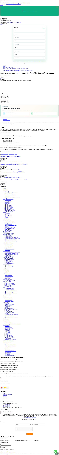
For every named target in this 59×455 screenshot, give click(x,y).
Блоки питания (8, 200)
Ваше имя (2, 440)
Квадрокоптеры (8, 214)
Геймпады (7, 218)
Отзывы (16, 47)
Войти (1, 5)
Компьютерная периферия (8, 257)
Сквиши (6, 226)
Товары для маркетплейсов (8, 340)
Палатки (6, 270)
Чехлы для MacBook (9, 258)
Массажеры (7, 267)
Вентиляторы (7, 326)
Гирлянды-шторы (8, 286)
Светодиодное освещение (10, 355)
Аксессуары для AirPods (10, 280)
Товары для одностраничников (9, 341)
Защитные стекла (8, 235)
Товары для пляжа (8, 311)
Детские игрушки (6, 219)
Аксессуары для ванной (9, 337)
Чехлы (6, 204)
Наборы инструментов (9, 233)
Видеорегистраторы (9, 193)
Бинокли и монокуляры (9, 304)
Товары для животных (7, 342)
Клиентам (17, 57)
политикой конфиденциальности (6, 453)
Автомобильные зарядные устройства (12, 196)
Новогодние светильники (10, 284)
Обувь (4, 287)
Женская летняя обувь (9, 291)
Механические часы (9, 276)
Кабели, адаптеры (8, 260)
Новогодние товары (7, 281)
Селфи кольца (8, 255)
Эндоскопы (7, 195)
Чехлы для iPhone (8, 205)
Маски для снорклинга (9, 308)
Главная (4, 65)
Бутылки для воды (8, 305)
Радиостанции (8, 352)
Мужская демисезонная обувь (11, 290)
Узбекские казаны (8, 244)
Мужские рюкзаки (8, 300)
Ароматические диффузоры (10, 339)
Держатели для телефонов (10, 194)
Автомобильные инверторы (10, 191)
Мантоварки (7, 250)
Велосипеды (7, 306)
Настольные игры (8, 224)
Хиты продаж (5, 189)
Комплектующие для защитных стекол (12, 238)
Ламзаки (6, 307)
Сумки (4, 318)
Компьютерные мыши (9, 259)
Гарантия (17, 40)
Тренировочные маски (9, 312)
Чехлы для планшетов (9, 209)
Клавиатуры (7, 262)
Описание (5, 119)
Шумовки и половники (9, 249)
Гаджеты (4, 212)
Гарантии (5, 396)
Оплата (16, 34)
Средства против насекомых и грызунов (13, 324)
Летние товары (6, 269)
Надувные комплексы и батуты (11, 309)
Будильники (7, 213)
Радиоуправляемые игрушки (10, 225)
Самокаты (7, 310)
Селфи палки (7, 202)
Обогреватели (8, 338)
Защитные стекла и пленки (8, 67)
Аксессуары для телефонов (8, 199)
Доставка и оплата (6, 120)
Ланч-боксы (7, 329)
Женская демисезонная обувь (10, 293)
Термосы (7, 334)
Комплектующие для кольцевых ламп (12, 252)
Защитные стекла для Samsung (11, 240)
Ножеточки (7, 330)
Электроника (5, 343)
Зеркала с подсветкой (9, 256)
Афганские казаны (8, 245)
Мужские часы (8, 277)
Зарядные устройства (9, 211)
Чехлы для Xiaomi (8, 208)
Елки (6, 282)
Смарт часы (7, 278)
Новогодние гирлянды (9, 283)
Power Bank (7, 216)
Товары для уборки (9, 336)
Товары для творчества (9, 228)
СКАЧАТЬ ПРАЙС (26, 3)
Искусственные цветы (7, 242)
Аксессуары (5, 198)
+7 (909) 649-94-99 (17, 4)
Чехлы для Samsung (9, 207)
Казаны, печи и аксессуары (8, 243)
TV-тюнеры (7, 354)
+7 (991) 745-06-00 (9, 4)
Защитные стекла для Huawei (11, 241)
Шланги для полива (9, 322)
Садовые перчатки (8, 321)
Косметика (7, 268)
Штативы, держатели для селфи (11, 254)
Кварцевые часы (8, 275)
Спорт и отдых (6, 302)
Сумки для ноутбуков (9, 301)
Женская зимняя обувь (9, 292)
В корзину (2, 79)
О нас (4, 393)
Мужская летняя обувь (9, 288)
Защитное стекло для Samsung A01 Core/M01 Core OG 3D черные (15, 68)
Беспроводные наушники (10, 345)
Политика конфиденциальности (29, 417)
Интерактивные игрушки (10, 221)
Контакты (17, 44)
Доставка (17, 37)
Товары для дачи (6, 320)
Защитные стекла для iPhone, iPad (11, 237)
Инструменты (5, 232)
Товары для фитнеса (9, 315)
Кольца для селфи (8, 201)
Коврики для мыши (9, 261)
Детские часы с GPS (7, 231)
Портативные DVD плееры (10, 351)
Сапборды (7, 316)
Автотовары (5, 190)
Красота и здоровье (6, 264)
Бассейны (7, 303)
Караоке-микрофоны (9, 347)
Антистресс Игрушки (9, 220)
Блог (16, 54)
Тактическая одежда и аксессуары (11, 314)
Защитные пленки (8, 236)
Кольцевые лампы (6, 251)
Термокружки (7, 333)
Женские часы (8, 274)
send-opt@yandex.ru (18, 3)
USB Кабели (7, 203)
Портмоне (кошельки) (7, 296)
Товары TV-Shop (6, 319)
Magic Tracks (7, 229)
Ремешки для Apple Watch (10, 210)
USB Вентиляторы (8, 217)
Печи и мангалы (8, 246)
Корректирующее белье (9, 266)
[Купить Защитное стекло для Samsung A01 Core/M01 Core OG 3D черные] (17, 70)
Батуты (6, 271)
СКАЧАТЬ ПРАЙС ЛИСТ (5, 0)
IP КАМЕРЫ (7, 353)
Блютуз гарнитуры (8, 346)
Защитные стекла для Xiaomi (10, 239)
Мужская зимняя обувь (9, 289)
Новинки (4, 188)
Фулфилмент (17, 51)
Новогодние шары (8, 285)
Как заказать (17, 30)
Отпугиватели (8, 331)
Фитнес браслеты (8, 215)
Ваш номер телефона (19, 440)
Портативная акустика (9, 350)
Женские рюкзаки (8, 299)
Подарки (4, 295)
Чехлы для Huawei (8, 206)
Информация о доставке (7, 394)
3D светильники (8, 327)
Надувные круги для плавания (11, 317)
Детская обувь (8, 294)
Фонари (6, 313)
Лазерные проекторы (9, 328)
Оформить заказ (3, 451)
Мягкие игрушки (8, 230)
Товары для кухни (8, 335)
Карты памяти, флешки (9, 263)
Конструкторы (8, 223)
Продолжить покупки (11, 451)
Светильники (7, 332)
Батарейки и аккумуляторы (10, 344)
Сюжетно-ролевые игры (10, 227)
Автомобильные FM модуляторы (11, 192)
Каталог (16, 27)
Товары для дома (6, 325)
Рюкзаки (4, 297)
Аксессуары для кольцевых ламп (11, 253)
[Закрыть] (57, 7)
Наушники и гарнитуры (7, 279)
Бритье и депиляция (9, 265)
